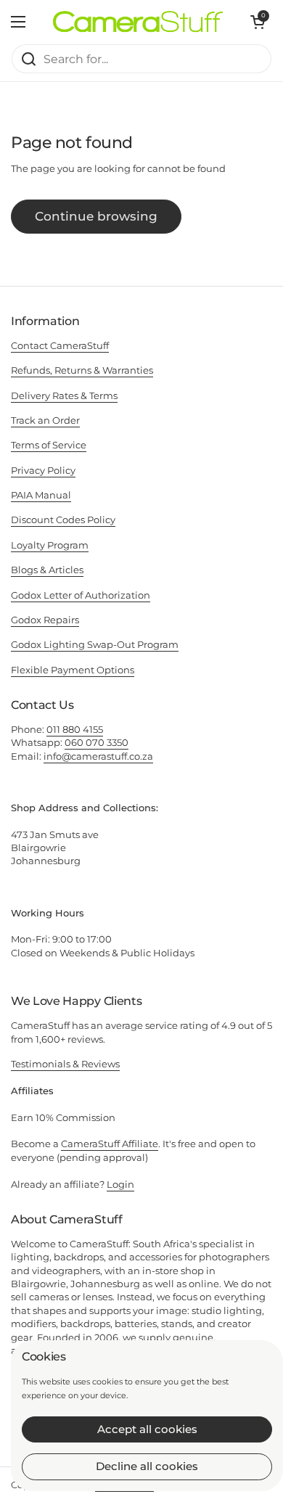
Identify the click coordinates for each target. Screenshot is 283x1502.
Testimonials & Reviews (65, 1064)
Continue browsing (96, 216)
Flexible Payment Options (72, 670)
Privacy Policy (43, 470)
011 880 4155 (74, 729)
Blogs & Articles (47, 569)
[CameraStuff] (138, 22)
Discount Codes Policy (63, 519)
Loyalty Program (50, 545)
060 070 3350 (96, 742)
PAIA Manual (41, 495)
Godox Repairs (45, 619)
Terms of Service (48, 445)
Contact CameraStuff (60, 345)
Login (120, 1184)
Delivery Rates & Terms (64, 395)
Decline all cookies (147, 1466)
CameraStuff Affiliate (109, 1143)
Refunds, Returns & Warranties (82, 370)
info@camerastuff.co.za (98, 756)
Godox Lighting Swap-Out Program (95, 644)
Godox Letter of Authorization (80, 595)
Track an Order (45, 420)
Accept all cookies (147, 1429)
